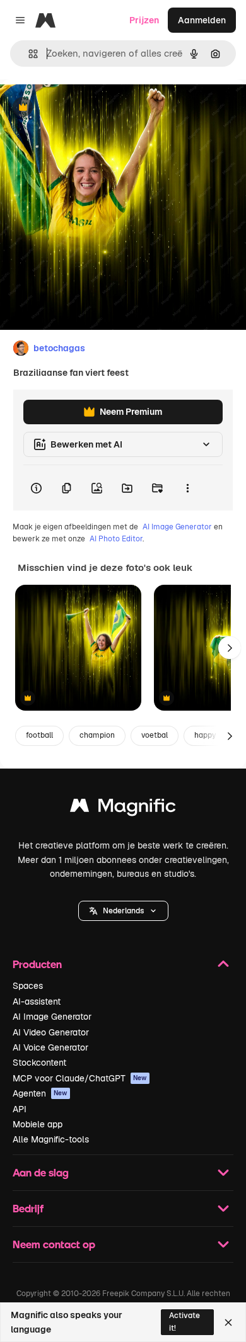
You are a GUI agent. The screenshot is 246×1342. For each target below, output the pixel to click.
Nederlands (123, 911)
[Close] (228, 1322)
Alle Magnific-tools (51, 1139)
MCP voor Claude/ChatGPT (80, 1078)
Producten (37, 964)
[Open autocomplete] (28, 54)
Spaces (28, 985)
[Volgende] (229, 648)
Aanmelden (202, 20)
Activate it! (184, 1322)
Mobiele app (37, 1124)
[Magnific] (123, 808)
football (39, 735)
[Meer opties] (187, 487)
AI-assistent (37, 1001)
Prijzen (144, 20)
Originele (83, 108)
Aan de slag (41, 1172)
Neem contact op (54, 1244)
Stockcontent (39, 1062)
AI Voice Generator (50, 1047)
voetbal (154, 735)
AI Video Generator (51, 1032)
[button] (123, 911)
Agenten (40, 1093)
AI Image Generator (177, 527)
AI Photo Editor (116, 539)
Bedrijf (28, 1208)
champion (97, 735)
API (19, 1109)
